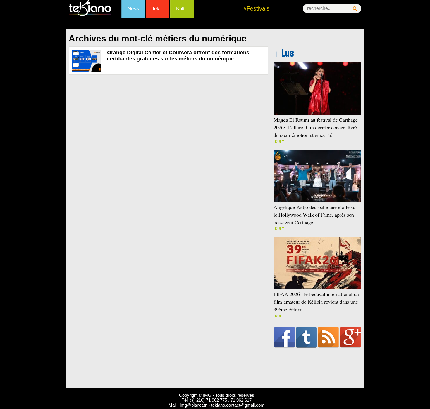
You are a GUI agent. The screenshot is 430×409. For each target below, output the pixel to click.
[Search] (355, 8)
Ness (133, 8)
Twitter (306, 337)
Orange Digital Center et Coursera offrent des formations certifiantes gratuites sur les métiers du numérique (178, 56)
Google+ (350, 337)
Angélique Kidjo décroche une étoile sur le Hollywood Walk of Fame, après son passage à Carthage (315, 214)
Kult (180, 8)
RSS (328, 337)
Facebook (284, 337)
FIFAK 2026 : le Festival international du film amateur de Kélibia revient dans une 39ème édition (316, 301)
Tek (155, 8)
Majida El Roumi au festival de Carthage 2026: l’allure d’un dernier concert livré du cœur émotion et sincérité (316, 127)
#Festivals (256, 8)
